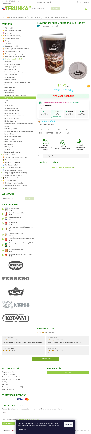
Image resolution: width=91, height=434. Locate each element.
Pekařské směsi (9, 85)
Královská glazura (10, 69)
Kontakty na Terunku (8, 374)
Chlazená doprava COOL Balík (11, 377)
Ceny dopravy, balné (44, 2)
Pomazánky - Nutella (10, 129)
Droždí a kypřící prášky (11, 111)
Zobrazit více (45, 359)
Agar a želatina (9, 90)
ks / (68, 373)
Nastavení (22, 430)
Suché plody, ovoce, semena (13, 142)
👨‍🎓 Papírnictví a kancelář (10, 178)
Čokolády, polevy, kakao (11, 108)
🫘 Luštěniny (7, 43)
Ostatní (6, 126)
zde (58, 425)
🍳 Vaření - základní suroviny (12, 36)
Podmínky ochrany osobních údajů (13, 387)
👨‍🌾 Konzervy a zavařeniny (11, 38)
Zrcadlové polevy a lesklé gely (13, 72)
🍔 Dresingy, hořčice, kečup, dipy (13, 54)
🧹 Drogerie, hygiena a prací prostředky (15, 173)
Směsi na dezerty (9, 139)
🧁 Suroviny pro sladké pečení (12, 59)
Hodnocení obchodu (45, 328)
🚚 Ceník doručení (46, 121)
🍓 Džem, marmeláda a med (12, 41)
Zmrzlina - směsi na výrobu (12, 152)
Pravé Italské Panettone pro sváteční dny (17, 82)
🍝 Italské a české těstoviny (11, 51)
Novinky (4, 382)
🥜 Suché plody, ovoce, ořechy (12, 162)
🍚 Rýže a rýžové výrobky (11, 46)
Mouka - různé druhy (10, 121)
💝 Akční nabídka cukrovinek (12, 30)
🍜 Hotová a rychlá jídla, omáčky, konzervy (16, 49)
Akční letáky (5, 384)
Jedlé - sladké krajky (10, 74)
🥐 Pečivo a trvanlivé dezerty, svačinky (15, 157)
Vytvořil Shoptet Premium (81, 430)
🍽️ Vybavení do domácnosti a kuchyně (15, 185)
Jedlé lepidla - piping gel (12, 67)
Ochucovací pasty (10, 77)
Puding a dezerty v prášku (12, 136)
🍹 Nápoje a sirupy (9, 154)
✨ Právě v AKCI (8, 28)
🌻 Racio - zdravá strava (10, 160)
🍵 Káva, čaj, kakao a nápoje (12, 167)
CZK (77, 2)
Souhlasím (68, 424)
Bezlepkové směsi (10, 80)
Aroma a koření (9, 92)
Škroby (7, 103)
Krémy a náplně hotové (11, 113)
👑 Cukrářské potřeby (9, 180)
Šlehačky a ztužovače (11, 147)
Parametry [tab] (47, 156)
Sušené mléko (8, 144)
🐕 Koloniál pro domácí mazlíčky (13, 183)
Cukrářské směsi (9, 87)
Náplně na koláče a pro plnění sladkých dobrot (18, 123)
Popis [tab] (40, 156)
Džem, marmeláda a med (12, 64)
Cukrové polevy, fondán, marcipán (15, 95)
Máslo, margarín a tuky (11, 118)
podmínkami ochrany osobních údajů (28, 419)
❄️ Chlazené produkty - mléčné (12, 170)
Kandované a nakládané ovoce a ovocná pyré (18, 131)
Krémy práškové (9, 134)
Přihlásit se (8, 423)
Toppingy (7, 149)
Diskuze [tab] (54, 156)
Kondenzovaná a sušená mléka (14, 116)
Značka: (50, 26)
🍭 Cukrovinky (7, 33)
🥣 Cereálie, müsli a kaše (10, 165)
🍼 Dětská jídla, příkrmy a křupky (13, 175)
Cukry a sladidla (9, 98)
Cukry (6, 100)
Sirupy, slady (9, 105)
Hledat (56, 8)
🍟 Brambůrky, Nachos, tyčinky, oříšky (14, 56)
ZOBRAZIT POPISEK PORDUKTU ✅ (62, 167)
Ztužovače (7, 61)
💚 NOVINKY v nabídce (10, 188)
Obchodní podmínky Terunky (11, 379)
